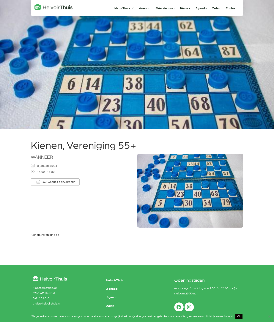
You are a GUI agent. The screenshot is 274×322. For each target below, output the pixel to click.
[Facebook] (179, 307)
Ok (239, 316)
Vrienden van (165, 8)
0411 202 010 (41, 298)
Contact (231, 8)
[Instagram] (189, 307)
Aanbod (144, 8)
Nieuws (185, 8)
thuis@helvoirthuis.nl (46, 303)
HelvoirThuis (121, 8)
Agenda (201, 8)
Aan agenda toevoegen (58, 182)
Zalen (216, 8)
